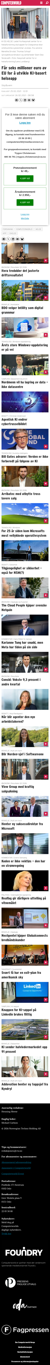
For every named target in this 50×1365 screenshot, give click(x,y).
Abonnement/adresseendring (16, 1162)
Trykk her (6, 1233)
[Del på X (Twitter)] (21, 100)
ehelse (13, 233)
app (4, 233)
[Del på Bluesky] (33, 100)
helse (38, 229)
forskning (8, 229)
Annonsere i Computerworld (16, 1167)
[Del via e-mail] (29, 100)
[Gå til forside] (18, 3)
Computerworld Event (13, 1173)
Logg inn (25, 122)
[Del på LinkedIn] (25, 100)
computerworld (24, 229)
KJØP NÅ (25, 178)
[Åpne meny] (41, 3)
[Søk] (47, 3)
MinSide (25, 218)
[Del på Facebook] (17, 100)
